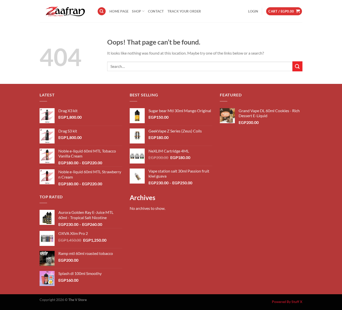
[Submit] (297, 66)
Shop (136, 11)
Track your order (184, 11)
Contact (156, 11)
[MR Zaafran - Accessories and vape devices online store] (65, 11)
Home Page (118, 11)
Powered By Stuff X (287, 301)
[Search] (102, 11)
